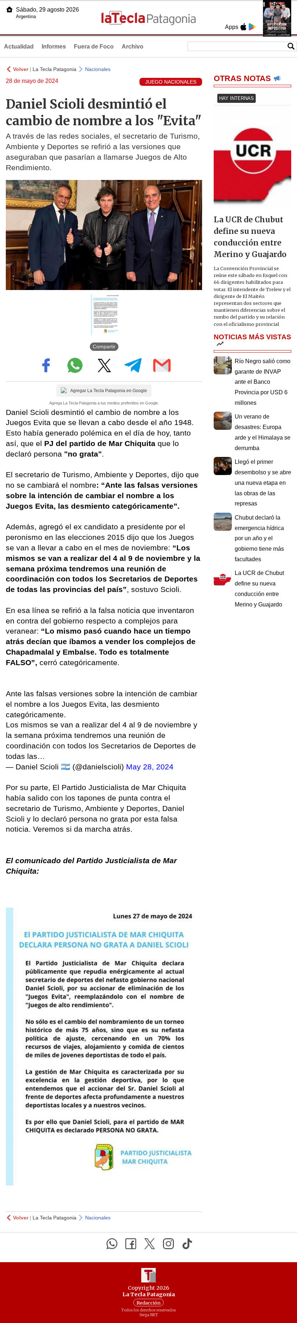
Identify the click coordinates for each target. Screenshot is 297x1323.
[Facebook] (130, 1243)
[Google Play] (252, 26)
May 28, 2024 (149, 767)
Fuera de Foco (94, 46)
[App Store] (243, 26)
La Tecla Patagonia (54, 69)
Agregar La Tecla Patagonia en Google (108, 390)
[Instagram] (168, 1243)
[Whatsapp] (112, 1243)
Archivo (132, 46)
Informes (54, 46)
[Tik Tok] (187, 1243)
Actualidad (19, 46)
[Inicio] (9, 9)
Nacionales (97, 69)
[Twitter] (149, 1243)
